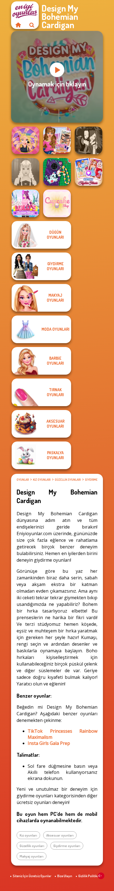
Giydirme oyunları (66, 845)
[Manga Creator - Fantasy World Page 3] (88, 140)
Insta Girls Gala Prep (49, 743)
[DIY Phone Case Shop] (57, 172)
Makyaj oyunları (31, 856)
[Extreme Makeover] (25, 140)
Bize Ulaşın (64, 876)
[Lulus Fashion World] (25, 203)
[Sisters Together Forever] (88, 172)
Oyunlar (23, 480)
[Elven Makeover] (25, 172)
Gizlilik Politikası (89, 876)
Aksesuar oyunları (60, 835)
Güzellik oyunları (68, 480)
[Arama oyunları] (32, 25)
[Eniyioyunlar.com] (18, 25)
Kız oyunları (42, 480)
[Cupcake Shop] (57, 203)
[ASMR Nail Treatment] (57, 140)
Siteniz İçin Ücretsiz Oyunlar (32, 876)
